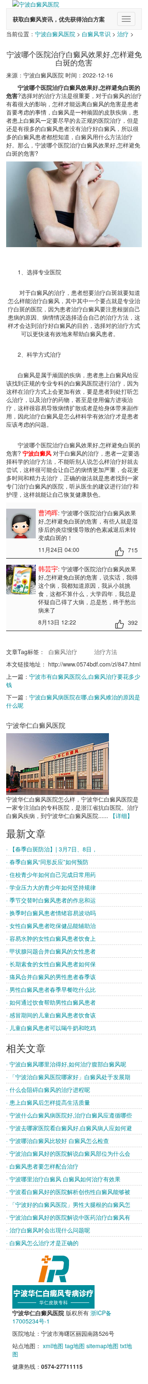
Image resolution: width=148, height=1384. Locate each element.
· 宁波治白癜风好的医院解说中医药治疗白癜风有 (68, 1217)
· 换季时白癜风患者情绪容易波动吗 (51, 913)
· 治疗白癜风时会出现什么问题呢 (48, 1230)
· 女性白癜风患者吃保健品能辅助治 (51, 925)
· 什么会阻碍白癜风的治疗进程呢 (48, 1089)
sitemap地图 (102, 1346)
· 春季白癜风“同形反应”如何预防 (47, 862)
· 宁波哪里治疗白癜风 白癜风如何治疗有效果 (63, 1179)
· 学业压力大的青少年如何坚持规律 (51, 887)
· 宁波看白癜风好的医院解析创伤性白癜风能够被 (68, 1192)
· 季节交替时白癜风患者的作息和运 (51, 900)
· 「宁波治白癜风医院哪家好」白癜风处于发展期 (68, 1077)
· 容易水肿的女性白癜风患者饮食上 (51, 938)
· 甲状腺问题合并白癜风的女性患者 (51, 951)
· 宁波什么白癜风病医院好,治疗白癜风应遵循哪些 (69, 1115)
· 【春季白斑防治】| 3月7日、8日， (51, 849)
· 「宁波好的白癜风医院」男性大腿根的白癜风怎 (68, 1204)
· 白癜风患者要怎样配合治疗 (42, 1166)
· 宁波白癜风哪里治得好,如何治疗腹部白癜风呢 (66, 1064)
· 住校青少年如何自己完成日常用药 (51, 874)
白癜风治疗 (63, 652)
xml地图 (53, 1346)
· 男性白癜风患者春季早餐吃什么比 (51, 989)
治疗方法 (105, 652)
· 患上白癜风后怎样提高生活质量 (48, 1102)
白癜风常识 (96, 34)
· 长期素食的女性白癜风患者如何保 (51, 964)
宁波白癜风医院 (55, 34)
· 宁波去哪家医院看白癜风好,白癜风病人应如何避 (69, 1128)
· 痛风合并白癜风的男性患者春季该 (51, 977)
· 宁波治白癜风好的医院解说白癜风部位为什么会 (68, 1153)
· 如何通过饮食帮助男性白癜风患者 (51, 1002)
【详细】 (121, 815)
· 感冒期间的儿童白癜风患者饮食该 (51, 1015)
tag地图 (75, 1346)
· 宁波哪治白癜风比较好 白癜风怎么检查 (57, 1140)
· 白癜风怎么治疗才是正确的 (42, 1243)
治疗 (123, 34)
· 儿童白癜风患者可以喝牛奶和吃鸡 (51, 1028)
